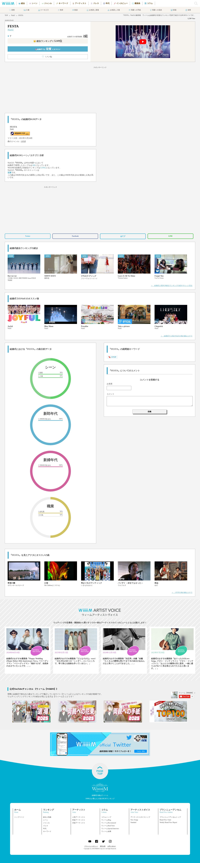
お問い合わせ (111, 846)
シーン (45, 820)
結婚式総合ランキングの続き (24, 248)
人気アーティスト (78, 817)
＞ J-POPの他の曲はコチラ (182, 592)
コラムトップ (106, 817)
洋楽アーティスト (78, 823)
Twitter (27, 236)
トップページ (19, 817)
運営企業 (102, 846)
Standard (133, 822)
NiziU (13, 15)
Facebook (75, 236)
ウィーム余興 (106, 831)
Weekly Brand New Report (168, 822)
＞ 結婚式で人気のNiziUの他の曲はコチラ (176, 336)
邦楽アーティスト (78, 820)
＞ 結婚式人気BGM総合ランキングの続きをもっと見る (171, 285)
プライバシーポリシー (91, 846)
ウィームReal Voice (108, 826)
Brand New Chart (165, 820)
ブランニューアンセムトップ (170, 817)
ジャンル (46, 823)
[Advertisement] (100, 89)
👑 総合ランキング (47, 41)
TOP (6, 15)
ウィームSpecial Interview (110, 829)
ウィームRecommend (108, 823)
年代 (44, 829)
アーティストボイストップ (140, 817)
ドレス (45, 826)
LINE (170, 236)
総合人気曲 (47, 817)
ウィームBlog (106, 820)
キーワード (47, 831)
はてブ (122, 236)
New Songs (134, 820)
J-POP (23, 141)
